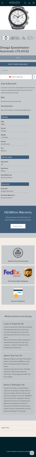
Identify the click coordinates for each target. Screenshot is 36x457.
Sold (18, 57)
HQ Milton (14, 451)
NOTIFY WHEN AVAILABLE (18, 64)
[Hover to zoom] (18, 18)
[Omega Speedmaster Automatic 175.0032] (6, 38)
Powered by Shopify (24, 451)
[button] (2, 3)
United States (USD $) (16, 444)
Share (5, 70)
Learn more (18, 226)
